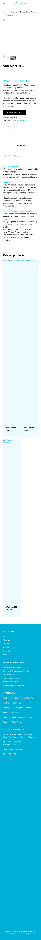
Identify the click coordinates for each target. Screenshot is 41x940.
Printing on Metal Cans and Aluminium (18, 717)
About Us (6, 640)
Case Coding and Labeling (12, 667)
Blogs (5, 654)
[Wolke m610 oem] (30, 341)
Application (7, 647)
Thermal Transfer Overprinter (13, 685)
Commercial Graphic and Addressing (16, 671)
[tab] (20, 145)
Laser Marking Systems (11, 678)
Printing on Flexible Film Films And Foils (18, 698)
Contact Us (7, 651)
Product (6, 644)
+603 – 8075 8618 (14, 744)
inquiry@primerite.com (17, 749)
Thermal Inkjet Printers (28, 12)
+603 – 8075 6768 (14, 742)
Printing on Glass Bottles (12, 722)
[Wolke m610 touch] (12, 341)
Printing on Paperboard (12, 703)
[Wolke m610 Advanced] (12, 521)
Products (13, 12)
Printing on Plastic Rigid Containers (17, 708)
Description (21, 146)
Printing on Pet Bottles (11, 712)
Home (5, 12)
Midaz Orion (32, 934)
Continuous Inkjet (9, 674)
